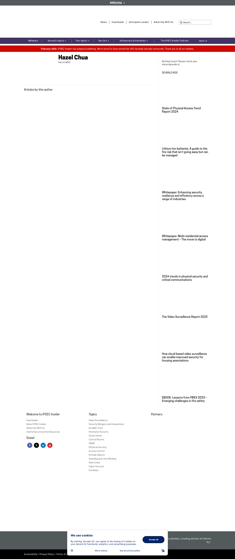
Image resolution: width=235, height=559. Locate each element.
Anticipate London (139, 22)
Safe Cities (94, 462)
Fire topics (82, 40)
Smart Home (95, 435)
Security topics (56, 40)
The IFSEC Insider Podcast (175, 40)
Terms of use (63, 554)
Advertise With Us (163, 22)
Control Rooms (96, 439)
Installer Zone (96, 428)
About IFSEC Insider (36, 424)
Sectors (102, 40)
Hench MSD (64, 62)
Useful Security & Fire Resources (43, 432)
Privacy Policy (46, 554)
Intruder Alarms (97, 455)
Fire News (94, 470)
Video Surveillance (98, 420)
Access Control (97, 451)
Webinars (33, 40)
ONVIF (92, 443)
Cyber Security (96, 466)
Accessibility (30, 554)
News (104, 22)
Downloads (118, 22)
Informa (117, 2)
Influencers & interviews (133, 40)
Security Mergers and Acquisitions (106, 424)
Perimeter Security (98, 432)
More (203, 40)
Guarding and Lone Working (102, 458)
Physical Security (97, 447)
